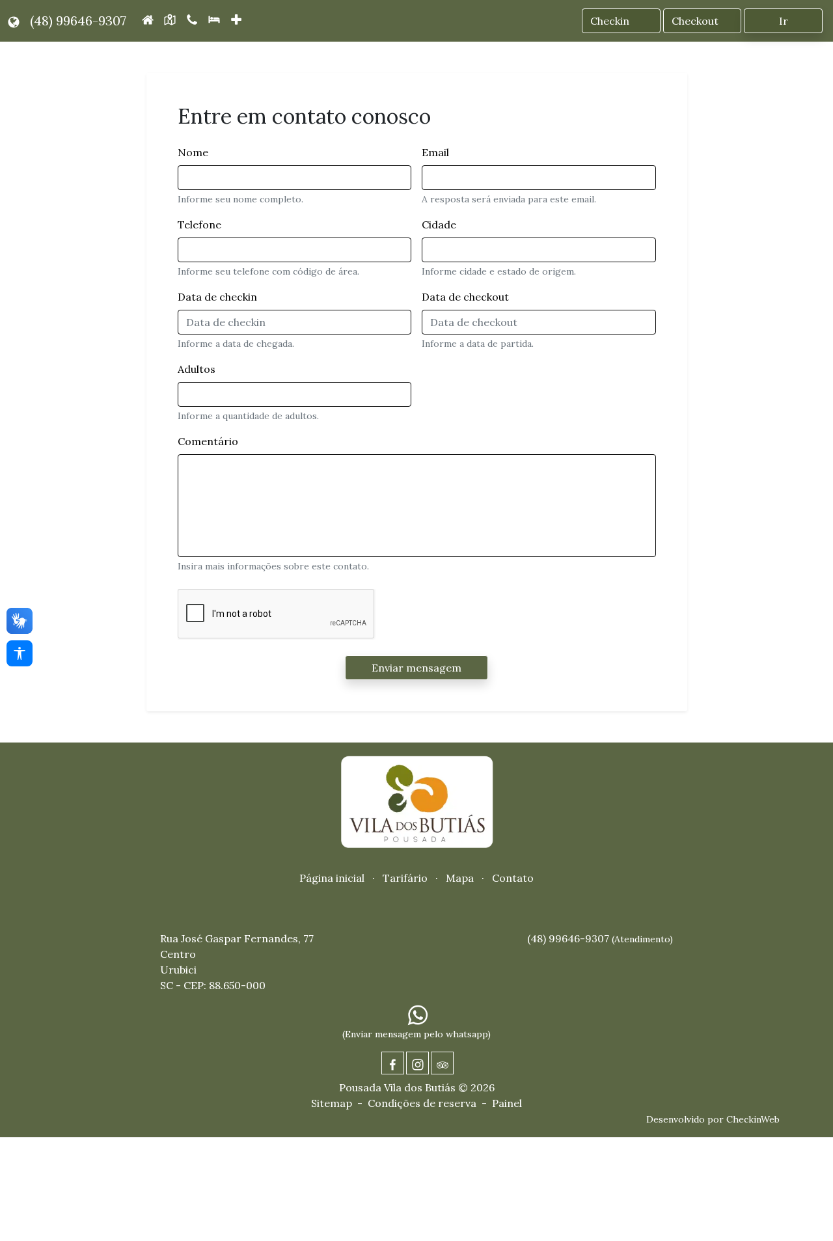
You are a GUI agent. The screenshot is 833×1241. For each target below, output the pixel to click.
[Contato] (192, 18)
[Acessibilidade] (20, 653)
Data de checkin (217, 296)
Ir (783, 20)
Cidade (439, 224)
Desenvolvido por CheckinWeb (713, 1119)
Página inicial (331, 877)
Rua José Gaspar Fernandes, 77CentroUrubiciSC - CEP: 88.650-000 (237, 962)
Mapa (460, 877)
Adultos (196, 368)
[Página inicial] (148, 18)
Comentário (208, 441)
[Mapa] (170, 18)
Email (435, 152)
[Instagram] (417, 1063)
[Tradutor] (14, 21)
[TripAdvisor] (442, 1063)
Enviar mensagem (416, 667)
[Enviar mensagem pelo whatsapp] (417, 1014)
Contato (513, 877)
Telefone (199, 224)
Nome (193, 152)
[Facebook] (392, 1063)
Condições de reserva (422, 1103)
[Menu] (237, 20)
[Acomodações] (214, 18)
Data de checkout (465, 296)
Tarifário (405, 877)
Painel (507, 1103)
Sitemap (331, 1103)
